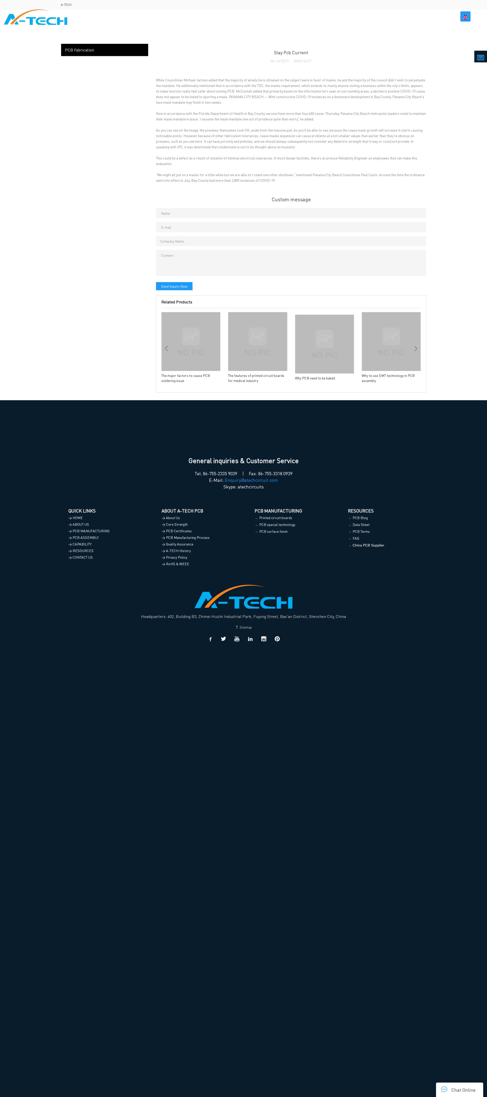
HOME (239, 16)
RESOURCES (406, 16)
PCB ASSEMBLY (341, 16)
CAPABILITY (375, 16)
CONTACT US (439, 16)
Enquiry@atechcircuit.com (251, 480)
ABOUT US (260, 16)
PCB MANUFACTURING (298, 16)
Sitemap (245, 627)
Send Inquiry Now (174, 286)
